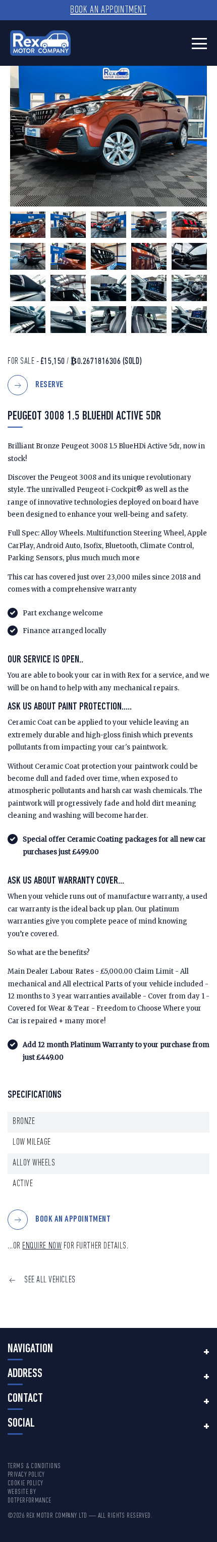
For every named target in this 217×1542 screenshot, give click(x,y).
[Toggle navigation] (199, 43)
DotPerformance (29, 1501)
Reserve (49, 385)
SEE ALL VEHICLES (50, 1280)
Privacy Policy (26, 1475)
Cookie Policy (25, 1483)
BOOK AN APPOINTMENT (73, 1220)
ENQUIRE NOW (42, 1246)
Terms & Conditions (34, 1466)
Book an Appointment (108, 10)
